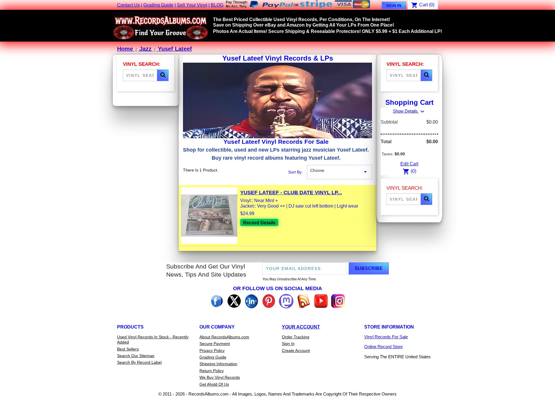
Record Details (259, 222)
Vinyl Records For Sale (386, 336)
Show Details (409, 111)
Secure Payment (214, 343)
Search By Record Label (139, 362)
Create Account (296, 350)
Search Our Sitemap (135, 355)
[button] (163, 75)
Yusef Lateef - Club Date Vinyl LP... (291, 192)
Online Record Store (383, 346)
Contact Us (128, 5)
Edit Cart (409, 163)
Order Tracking (295, 337)
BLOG (217, 5)
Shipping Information (218, 363)
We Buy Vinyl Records (219, 377)
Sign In (393, 5)
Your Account (301, 326)
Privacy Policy (212, 350)
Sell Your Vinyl (192, 5)
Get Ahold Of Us (214, 384)
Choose (339, 171)
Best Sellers (128, 349)
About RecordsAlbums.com (224, 337)
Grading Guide (158, 5)
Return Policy (211, 370)
